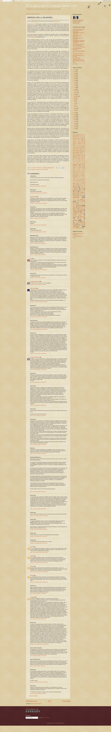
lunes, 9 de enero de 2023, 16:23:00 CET (37, 665)
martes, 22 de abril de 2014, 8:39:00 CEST (38, 405)
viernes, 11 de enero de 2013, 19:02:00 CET (38, 231)
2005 (75, 128)
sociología (46, 169)
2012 (75, 116)
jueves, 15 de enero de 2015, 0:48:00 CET (38, 491)
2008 (75, 123)
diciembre (76, 90)
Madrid (81, 214)
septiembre (76, 96)
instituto (81, 210)
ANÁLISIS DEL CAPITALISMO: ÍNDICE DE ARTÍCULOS (79, 30)
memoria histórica (77, 215)
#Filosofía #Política (76, 179)
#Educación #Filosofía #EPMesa (79, 143)
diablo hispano (33, 288)
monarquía (75, 216)
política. (83, 220)
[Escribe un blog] (60, 167)
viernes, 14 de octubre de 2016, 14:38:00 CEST (39, 582)
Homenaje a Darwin (76, 58)
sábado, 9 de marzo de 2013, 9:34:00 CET (38, 284)
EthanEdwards (81, 203)
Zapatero (80, 227)
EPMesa (82, 200)
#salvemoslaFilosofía (57, 21)
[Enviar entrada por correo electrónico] (57, 167)
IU (73, 211)
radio (76, 222)
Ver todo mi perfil (76, 23)
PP (78, 221)
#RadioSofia (79, 185)
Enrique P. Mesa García (34, 281)
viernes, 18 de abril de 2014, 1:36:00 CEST (38, 353)
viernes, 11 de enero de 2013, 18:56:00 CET (38, 218)
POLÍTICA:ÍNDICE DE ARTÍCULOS (77, 36)
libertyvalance (75, 214)
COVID (80, 192)
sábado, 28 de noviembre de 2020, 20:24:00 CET (39, 644)
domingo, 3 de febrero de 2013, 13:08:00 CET (38, 269)
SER (78, 225)
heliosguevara (82, 208)
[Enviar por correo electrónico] (59, 167)
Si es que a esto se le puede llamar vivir (51, 5)
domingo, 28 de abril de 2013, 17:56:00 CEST (38, 316)
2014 (75, 112)
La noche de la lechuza (77, 236)
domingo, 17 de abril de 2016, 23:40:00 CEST (38, 536)
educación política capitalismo (78, 198)
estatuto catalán (80, 201)
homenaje (76, 209)
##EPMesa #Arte (75, 134)
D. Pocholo (77, 193)
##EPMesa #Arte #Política (81, 135)
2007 (75, 125)
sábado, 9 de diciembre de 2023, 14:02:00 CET (39, 682)
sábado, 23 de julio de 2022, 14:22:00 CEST (38, 655)
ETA (74, 203)
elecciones (75, 200)
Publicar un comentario (33, 695)
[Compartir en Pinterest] (64, 167)
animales (76, 188)
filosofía (41, 169)
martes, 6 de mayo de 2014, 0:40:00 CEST (38, 444)
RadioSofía (81, 222)
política (75, 220)
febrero (75, 108)
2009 (75, 121)
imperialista (81, 209)
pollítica (75, 221)
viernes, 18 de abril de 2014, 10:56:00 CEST (38, 369)
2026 (75, 69)
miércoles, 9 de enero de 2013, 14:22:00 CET (38, 192)
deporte (82, 193)
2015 (75, 89)
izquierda (78, 211)
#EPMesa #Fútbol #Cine (77, 173)
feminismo (75, 204)
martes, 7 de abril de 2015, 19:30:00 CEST (38, 508)
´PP (83, 185)
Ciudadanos (82, 191)
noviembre (76, 92)
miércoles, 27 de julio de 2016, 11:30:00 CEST (38, 543)
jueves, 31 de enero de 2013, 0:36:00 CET (38, 254)
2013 (75, 114)
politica (81, 218)
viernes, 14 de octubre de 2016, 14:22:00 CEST (39, 552)
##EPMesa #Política (77, 136)
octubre (75, 94)
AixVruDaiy (32, 597)
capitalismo (33, 169)
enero (75, 110)
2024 (75, 73)
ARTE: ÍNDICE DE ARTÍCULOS (79, 46)
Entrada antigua (66, 701)
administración (75, 187)
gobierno (74, 208)
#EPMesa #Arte (81, 155)
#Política (83, 180)
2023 (75, 75)
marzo (75, 106)
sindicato (82, 225)
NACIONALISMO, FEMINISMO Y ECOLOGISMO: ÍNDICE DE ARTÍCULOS (79, 41)
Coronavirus (75, 192)
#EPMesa (74, 155)
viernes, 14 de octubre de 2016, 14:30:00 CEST (39, 562)
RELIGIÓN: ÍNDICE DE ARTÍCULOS (77, 49)
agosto (75, 97)
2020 (75, 80)
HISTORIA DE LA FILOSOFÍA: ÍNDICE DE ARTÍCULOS (78, 45)
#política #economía (77, 181)
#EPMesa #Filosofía (81, 158)
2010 (75, 119)
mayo (75, 103)
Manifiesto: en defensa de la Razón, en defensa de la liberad (79, 60)
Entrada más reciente (31, 701)
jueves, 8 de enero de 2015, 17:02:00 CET (38, 453)
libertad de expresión (78, 212)
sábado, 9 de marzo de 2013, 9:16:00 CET (38, 277)
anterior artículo (33, 24)
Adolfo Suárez (83, 187)
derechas (81, 194)
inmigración (75, 210)
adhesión (75, 186)
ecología (74, 195)
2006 (75, 126)
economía (80, 195)
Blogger (62, 723)
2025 (75, 71)
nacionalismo (82, 216)
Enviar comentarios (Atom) (36, 703)
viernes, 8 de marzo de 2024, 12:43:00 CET (38, 693)
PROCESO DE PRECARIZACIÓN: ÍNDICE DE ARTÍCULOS (78, 32)
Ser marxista (75, 63)
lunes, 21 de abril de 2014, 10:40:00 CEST (38, 382)
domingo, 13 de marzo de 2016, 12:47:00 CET (38, 529)
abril (75, 105)
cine (76, 191)
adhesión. (81, 186)
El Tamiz (74, 237)
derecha (74, 194)
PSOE (84, 221)
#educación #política (76, 150)
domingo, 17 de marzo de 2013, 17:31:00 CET (38, 301)
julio (75, 99)
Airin (31, 258)
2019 (75, 82)
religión (74, 223)
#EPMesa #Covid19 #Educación (79, 156)
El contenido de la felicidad (78, 53)
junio (75, 101)
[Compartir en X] (61, 167)
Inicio (49, 701)
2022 (75, 76)
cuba (84, 192)
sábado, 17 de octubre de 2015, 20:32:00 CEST (39, 515)
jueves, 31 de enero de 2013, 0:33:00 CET (38, 243)
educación (38, 169)
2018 (75, 84)
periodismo (79, 217)
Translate (47, 717)
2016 (75, 87)
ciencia (83, 189)
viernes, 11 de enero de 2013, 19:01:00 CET (38, 225)
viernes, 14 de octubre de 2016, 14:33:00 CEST (39, 571)
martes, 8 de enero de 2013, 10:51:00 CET (38, 186)
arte (82, 188)
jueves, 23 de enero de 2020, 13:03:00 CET (38, 618)
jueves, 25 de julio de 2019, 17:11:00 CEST (38, 593)
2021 (75, 78)
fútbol (74, 206)
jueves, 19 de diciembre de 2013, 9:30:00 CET (38, 329)
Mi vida (74, 62)
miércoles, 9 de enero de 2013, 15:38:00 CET (38, 203)
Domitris (32, 546)
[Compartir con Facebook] (62, 167)
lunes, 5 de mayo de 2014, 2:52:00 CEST (38, 415)
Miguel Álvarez (33, 196)
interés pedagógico (31, 37)
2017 (75, 85)
